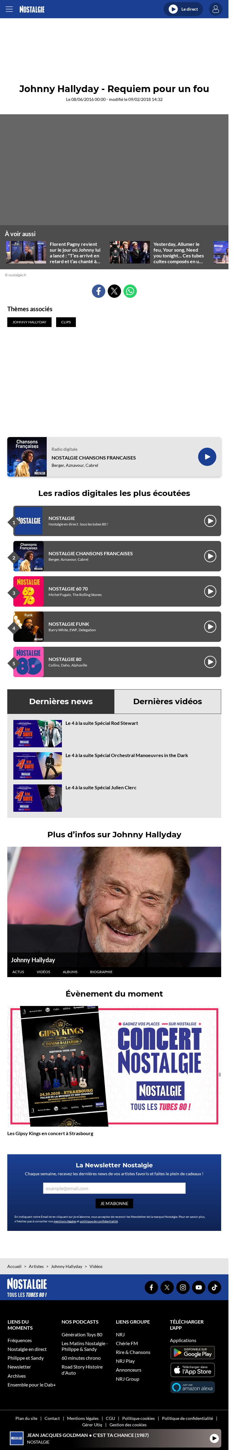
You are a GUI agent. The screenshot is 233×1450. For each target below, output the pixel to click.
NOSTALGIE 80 (65, 659)
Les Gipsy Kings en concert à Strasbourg (50, 1133)
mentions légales (65, 1221)
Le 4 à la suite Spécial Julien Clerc (101, 787)
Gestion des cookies (128, 1424)
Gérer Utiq (92, 1424)
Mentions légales (83, 1418)
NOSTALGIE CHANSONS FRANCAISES (94, 457)
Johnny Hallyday (33, 959)
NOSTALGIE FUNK (69, 624)
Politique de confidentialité (187, 1418)
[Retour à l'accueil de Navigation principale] (32, 9)
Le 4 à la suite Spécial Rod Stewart (102, 723)
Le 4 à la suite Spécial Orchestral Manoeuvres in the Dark (127, 755)
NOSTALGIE (62, 518)
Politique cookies (138, 1418)
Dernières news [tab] (61, 701)
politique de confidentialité (99, 1221)
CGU (110, 1418)
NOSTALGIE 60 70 (68, 588)
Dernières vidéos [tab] (167, 701)
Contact (52, 1418)
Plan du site (26, 1418)
